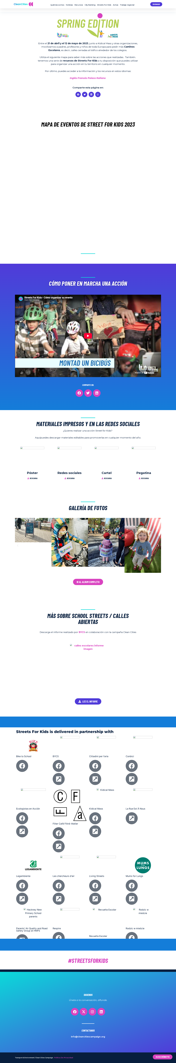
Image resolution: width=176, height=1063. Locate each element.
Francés (82, 78)
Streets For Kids (104, 5)
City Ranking (90, 5)
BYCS (82, 632)
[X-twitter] (83, 1012)
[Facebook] (75, 1012)
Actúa (115, 5)
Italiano (101, 78)
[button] (78, 94)
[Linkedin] (101, 1012)
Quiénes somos (57, 5)
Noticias (69, 5)
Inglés (73, 78)
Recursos (78, 5)
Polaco (92, 78)
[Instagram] (92, 1012)
